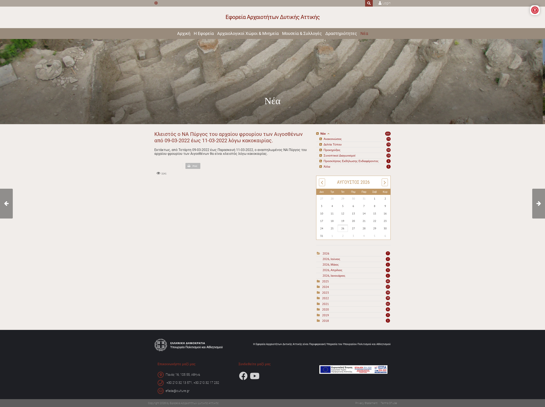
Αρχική (183, 33)
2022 (325, 298)
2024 (325, 287)
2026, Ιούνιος (356, 259)
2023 (325, 293)
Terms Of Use (389, 403)
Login (387, 3)
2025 (325, 281)
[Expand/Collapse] (328, 134)
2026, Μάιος (356, 264)
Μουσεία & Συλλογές (302, 33)
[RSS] (318, 134)
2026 (326, 253)
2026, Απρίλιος (356, 270)
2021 (325, 304)
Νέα (364, 33)
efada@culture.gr (177, 391)
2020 (325, 309)
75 (388, 138)
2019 (325, 315)
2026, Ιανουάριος (356, 276)
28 (388, 155)
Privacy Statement (366, 403)
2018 (325, 321)
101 (388, 133)
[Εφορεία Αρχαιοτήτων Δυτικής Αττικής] (272, 17)
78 (388, 144)
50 (388, 149)
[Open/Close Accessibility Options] (535, 10)
